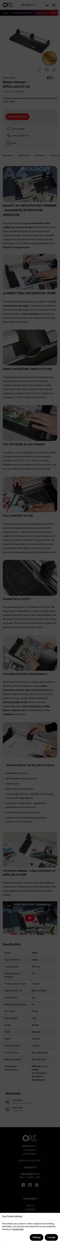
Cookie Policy (18, 1229)
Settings (37, 1237)
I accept (51, 1237)
